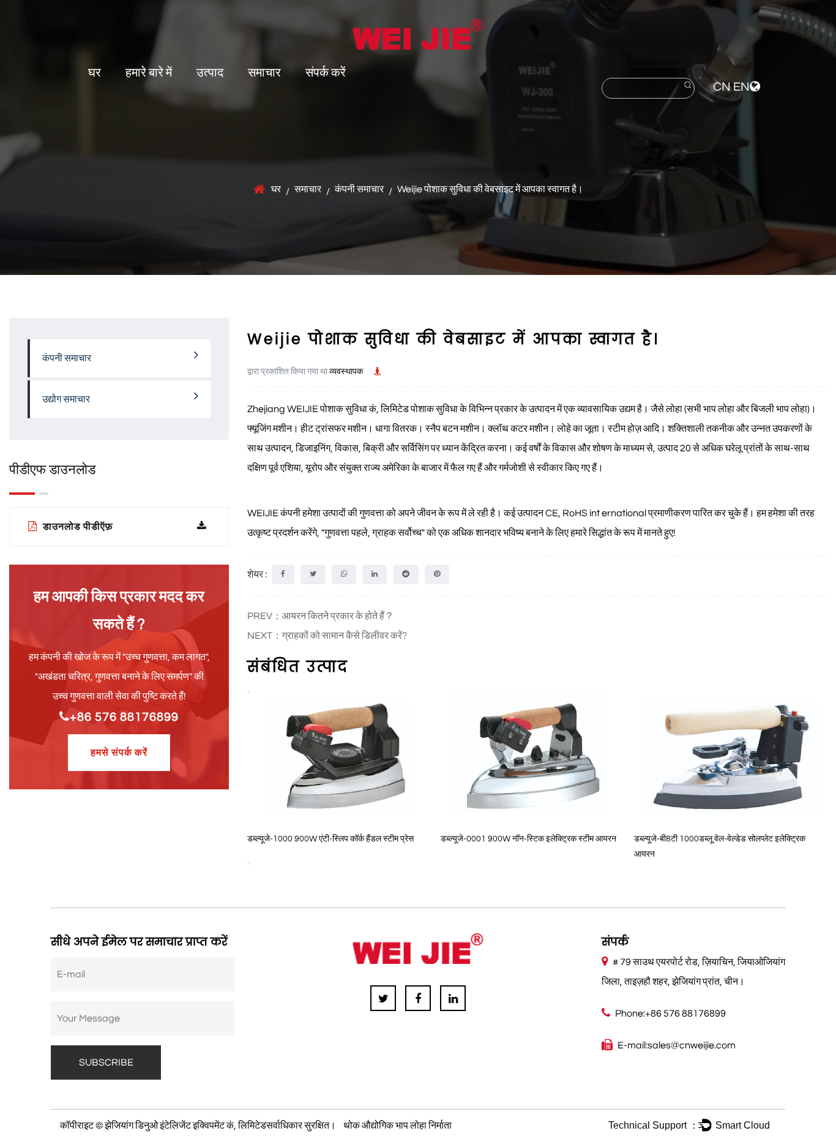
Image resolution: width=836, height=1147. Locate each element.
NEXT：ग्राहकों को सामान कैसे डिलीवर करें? (327, 636)
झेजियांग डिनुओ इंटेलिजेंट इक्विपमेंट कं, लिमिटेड (185, 1125)
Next (248, 863)
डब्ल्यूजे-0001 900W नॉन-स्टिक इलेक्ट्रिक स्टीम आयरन (414, 839)
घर (94, 73)
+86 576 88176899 (124, 717)
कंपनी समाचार (359, 189)
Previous (248, 691)
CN (722, 87)
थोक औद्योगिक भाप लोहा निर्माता (397, 1125)
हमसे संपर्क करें (119, 753)
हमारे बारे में (148, 73)
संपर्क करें (325, 73)
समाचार (264, 73)
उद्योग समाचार (66, 399)
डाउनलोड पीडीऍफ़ (76, 527)
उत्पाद (209, 73)
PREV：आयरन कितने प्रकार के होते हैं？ (320, 616)
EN (741, 87)
